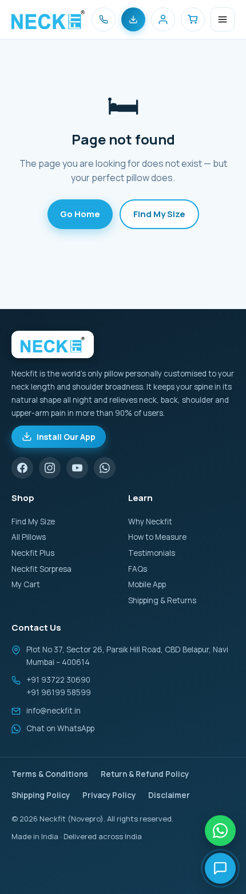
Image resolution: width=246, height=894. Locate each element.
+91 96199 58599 (58, 692)
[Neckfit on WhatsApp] (105, 468)
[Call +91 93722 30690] (104, 19)
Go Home (80, 214)
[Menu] (223, 19)
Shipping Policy (40, 795)
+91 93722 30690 (58, 680)
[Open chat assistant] (220, 868)
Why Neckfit (150, 521)
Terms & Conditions (49, 774)
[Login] (163, 19)
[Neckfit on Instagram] (50, 468)
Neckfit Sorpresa (41, 569)
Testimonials (151, 553)
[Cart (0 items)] (193, 19)
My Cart (25, 584)
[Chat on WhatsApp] (220, 830)
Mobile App (147, 584)
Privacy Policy (109, 795)
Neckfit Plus (32, 553)
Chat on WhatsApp (60, 728)
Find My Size (159, 214)
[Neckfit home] (48, 19)
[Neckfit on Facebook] (22, 468)
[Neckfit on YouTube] (77, 468)
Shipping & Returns (162, 600)
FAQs (137, 569)
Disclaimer (169, 795)
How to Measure (157, 537)
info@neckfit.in (53, 710)
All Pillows (28, 537)
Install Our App (66, 436)
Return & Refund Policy (145, 774)
